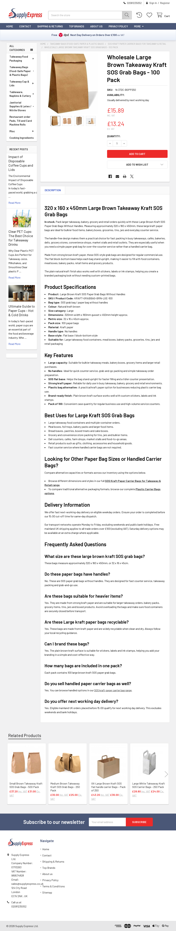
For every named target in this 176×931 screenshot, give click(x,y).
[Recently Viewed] (140, 15)
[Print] (125, 176)
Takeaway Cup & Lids (19, 83)
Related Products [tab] (24, 735)
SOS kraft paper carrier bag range (113, 690)
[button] (137, 164)
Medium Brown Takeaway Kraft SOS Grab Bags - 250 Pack (65, 787)
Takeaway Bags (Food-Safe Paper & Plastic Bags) (20, 71)
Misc (12, 131)
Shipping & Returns (50, 26)
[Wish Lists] (150, 15)
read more (14, 202)
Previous (9, 774)
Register (165, 2)
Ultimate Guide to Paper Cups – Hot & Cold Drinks (21, 310)
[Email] (117, 176)
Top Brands (76, 26)
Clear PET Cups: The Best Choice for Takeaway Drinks (20, 237)
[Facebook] (110, 176)
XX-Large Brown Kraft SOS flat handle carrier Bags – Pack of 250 (108, 787)
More (137, 26)
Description (53, 190)
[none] (72, 83)
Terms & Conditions (53, 886)
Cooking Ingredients (21, 137)
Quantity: (114, 136)
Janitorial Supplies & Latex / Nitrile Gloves (20, 106)
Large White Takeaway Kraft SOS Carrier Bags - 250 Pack (148, 785)
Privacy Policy (118, 26)
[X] (132, 176)
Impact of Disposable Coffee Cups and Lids (20, 163)
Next (166, 774)
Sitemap (47, 892)
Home (9, 26)
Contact (25, 26)
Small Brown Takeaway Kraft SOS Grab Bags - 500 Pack (25, 785)
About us (96, 26)
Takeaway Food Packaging (18, 58)
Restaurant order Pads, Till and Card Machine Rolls (20, 120)
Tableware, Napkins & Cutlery (20, 93)
